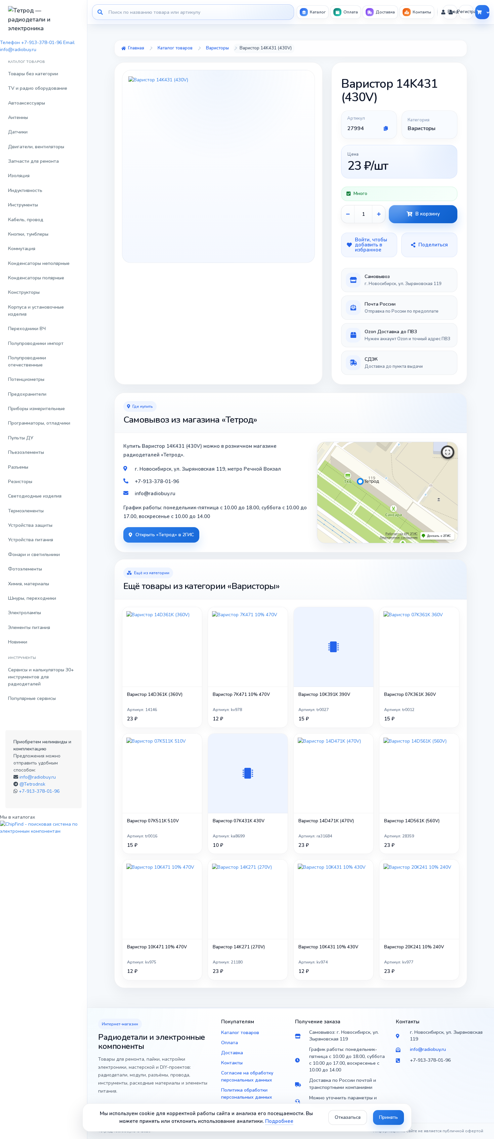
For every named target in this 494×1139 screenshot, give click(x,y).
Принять (388, 1117)
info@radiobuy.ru (37, 777)
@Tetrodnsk (32, 784)
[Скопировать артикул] (386, 128)
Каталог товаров (240, 1032)
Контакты (232, 1063)
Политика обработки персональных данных (246, 1093)
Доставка (232, 1053)
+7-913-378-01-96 (39, 791)
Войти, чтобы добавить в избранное (371, 244)
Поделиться (433, 244)
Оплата (229, 1042)
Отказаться (348, 1117)
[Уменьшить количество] (347, 214)
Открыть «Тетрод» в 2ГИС (164, 535)
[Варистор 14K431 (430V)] (218, 166)
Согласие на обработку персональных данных (247, 1076)
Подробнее (279, 1121)
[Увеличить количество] (378, 214)
